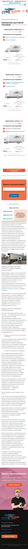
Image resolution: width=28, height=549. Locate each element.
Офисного (8, 37)
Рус (23, 11)
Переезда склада (10, 86)
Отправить (14, 195)
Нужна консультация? (14, 185)
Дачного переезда (10, 40)
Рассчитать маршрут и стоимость (14, 170)
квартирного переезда (18, 37)
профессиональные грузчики (10, 288)
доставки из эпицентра (11, 83)
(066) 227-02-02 (7, 1)
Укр (20, 11)
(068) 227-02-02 (20, 1)
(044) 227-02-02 (14, 3)
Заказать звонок (14, 485)
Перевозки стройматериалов (13, 82)
